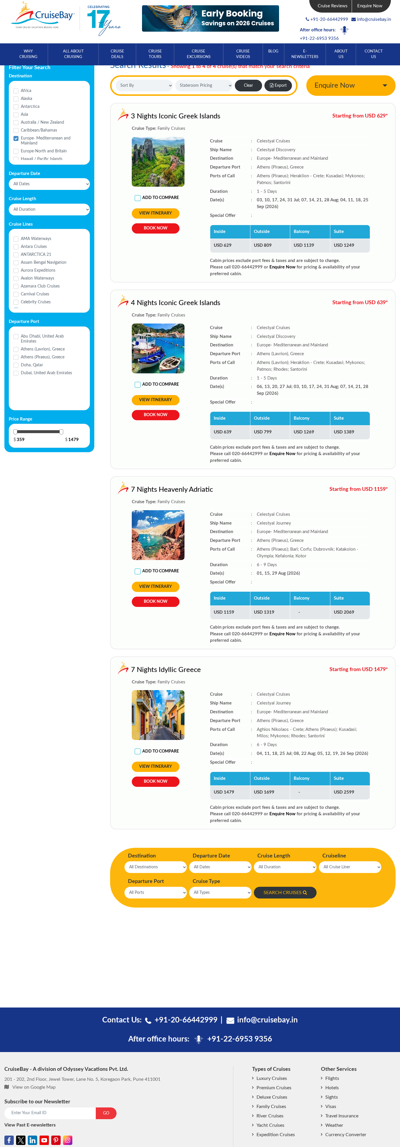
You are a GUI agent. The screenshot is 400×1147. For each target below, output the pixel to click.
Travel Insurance (341, 1116)
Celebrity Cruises (36, 302)
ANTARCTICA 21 (36, 255)
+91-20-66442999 (329, 19)
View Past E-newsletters (30, 1125)
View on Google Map (34, 1087)
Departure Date (211, 856)
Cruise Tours (155, 54)
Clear (248, 86)
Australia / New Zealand (42, 122)
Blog (273, 51)
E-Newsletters (304, 54)
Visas (330, 1106)
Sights (331, 1097)
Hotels (332, 1087)
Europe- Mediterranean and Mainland (46, 140)
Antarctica (30, 107)
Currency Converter (345, 1134)
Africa (26, 91)
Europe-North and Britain (44, 151)
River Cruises (270, 1116)
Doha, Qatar (32, 365)
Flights (332, 1078)
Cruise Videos (243, 54)
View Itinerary (155, 213)
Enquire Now (369, 6)
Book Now (155, 228)
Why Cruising (28, 54)
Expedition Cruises (276, 1134)
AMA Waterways (36, 239)
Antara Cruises (34, 247)
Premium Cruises (274, 1087)
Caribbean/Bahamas (39, 130)
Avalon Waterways (37, 278)
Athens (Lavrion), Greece (43, 349)
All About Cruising (73, 54)
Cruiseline (334, 856)
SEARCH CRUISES (283, 892)
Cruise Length (273, 856)
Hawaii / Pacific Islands (41, 159)
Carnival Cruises (35, 294)
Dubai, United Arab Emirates (46, 373)
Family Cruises (271, 1106)
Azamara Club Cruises (40, 286)
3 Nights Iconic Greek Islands (175, 116)
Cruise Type (206, 881)
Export (281, 86)
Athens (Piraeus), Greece (42, 357)
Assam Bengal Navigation (43, 263)
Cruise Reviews (333, 6)
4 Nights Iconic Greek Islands (175, 303)
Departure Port (146, 881)
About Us (341, 54)
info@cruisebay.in (374, 19)
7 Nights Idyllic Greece (166, 669)
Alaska (26, 99)
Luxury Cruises (272, 1078)
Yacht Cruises (270, 1125)
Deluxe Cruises (272, 1097)
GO (106, 1113)
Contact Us (374, 54)
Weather (334, 1125)
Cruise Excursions (199, 54)
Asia (24, 115)
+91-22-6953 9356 (319, 38)
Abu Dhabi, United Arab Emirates (42, 338)
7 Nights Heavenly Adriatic (172, 489)
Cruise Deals (117, 54)
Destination (142, 856)
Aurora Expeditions (38, 270)
